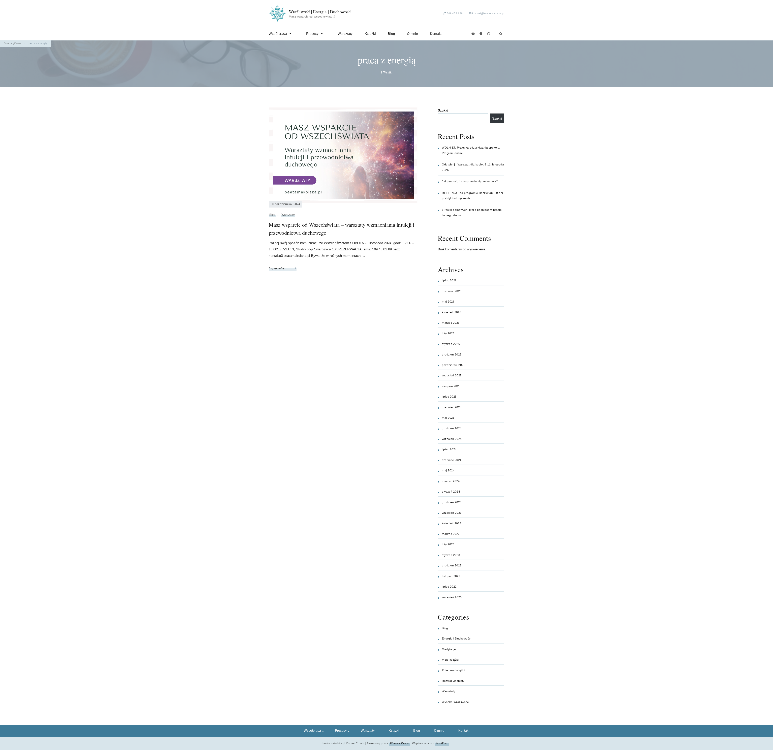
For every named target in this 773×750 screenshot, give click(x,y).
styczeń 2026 (451, 343)
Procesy (312, 33)
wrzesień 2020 (452, 597)
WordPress (442, 743)
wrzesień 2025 (452, 375)
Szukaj (443, 110)
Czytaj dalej (277, 268)
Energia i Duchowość (456, 638)
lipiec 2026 (449, 280)
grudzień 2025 (452, 354)
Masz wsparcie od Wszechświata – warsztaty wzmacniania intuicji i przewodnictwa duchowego (341, 228)
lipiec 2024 (449, 449)
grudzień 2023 (452, 502)
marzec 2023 (451, 533)
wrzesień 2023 (452, 512)
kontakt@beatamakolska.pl (488, 13)
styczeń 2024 (451, 491)
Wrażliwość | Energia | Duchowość (320, 11)
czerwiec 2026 (452, 291)
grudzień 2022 (452, 565)
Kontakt (436, 33)
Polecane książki (453, 670)
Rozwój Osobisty (453, 680)
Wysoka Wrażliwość (455, 702)
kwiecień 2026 (451, 312)
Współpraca (278, 33)
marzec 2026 (451, 322)
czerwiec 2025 (452, 407)
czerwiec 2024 (452, 460)
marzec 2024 (451, 481)
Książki (370, 33)
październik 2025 (453, 365)
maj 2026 (448, 301)
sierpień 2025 (451, 386)
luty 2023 (448, 544)
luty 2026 (448, 333)
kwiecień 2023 (451, 523)
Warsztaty (345, 33)
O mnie (412, 33)
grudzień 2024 (452, 428)
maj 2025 (448, 417)
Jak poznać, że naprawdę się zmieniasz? (470, 181)
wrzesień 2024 (452, 438)
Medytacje (449, 649)
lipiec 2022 (449, 586)
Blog (391, 33)
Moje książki (450, 659)
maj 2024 (448, 470)
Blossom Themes (399, 743)
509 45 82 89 (455, 13)
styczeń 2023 (451, 555)
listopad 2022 (451, 576)
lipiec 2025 (449, 396)
